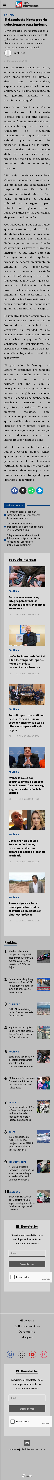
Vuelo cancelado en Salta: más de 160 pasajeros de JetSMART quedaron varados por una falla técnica (21, 1143)
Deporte (14, 1102)
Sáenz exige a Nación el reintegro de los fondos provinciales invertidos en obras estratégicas (25, 909)
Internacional (17, 1161)
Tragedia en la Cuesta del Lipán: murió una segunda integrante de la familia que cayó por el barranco (22, 1203)
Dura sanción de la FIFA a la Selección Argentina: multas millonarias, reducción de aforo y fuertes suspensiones (21, 1113)
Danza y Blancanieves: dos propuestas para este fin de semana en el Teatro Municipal (24, 526)
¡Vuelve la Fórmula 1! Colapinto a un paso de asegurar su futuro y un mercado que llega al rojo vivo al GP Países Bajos (21, 959)
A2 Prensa (19, 53)
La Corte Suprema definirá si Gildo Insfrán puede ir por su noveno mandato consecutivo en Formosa (27, 661)
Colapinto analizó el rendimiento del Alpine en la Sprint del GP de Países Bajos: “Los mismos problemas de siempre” (23, 540)
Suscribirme (27, 1264)
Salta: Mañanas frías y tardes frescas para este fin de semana (21, 1012)
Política (9, 15)
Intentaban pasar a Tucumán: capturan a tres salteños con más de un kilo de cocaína (23, 515)
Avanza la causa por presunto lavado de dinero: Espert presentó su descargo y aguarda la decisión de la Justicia (27, 785)
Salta (12, 1132)
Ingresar (28, 1337)
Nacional (14, 1191)
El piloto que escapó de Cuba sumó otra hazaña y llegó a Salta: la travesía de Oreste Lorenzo (21, 1032)
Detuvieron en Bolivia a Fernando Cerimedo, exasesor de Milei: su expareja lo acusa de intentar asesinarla (27, 848)
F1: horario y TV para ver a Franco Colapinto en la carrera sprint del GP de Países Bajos (22, 1083)
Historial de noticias (29, 1326)
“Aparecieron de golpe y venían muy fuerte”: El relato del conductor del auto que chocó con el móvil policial (21, 986)
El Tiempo (14, 1004)
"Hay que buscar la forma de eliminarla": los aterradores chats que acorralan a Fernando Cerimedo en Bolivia (21, 1173)
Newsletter (29, 1226)
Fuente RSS (28, 1331)
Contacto (28, 1320)
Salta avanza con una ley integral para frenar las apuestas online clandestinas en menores (27, 602)
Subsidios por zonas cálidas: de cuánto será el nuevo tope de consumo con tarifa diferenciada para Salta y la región (26, 723)
